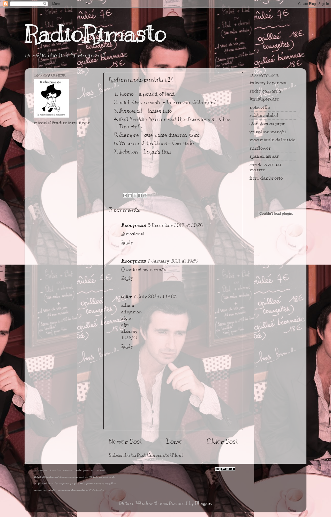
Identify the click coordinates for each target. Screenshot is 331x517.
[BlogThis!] (130, 195)
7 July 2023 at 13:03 (155, 296)
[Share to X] (135, 195)
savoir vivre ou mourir (265, 167)
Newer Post (125, 441)
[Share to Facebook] (139, 195)
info (167, 111)
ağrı (125, 325)
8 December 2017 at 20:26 (175, 225)
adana (127, 305)
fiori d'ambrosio (266, 178)
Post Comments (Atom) (160, 455)
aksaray (129, 331)
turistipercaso (264, 99)
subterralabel (264, 115)
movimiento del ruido (272, 140)
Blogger (203, 503)
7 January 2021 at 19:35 (172, 261)
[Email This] (125, 195)
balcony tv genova (268, 83)
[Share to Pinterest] (144, 195)
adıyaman (131, 312)
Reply (127, 242)
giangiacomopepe (267, 123)
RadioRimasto (95, 33)
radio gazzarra (265, 91)
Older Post (222, 441)
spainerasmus (264, 156)
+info (136, 126)
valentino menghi (268, 132)
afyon (127, 318)
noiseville (260, 107)
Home (174, 441)
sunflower (260, 148)
